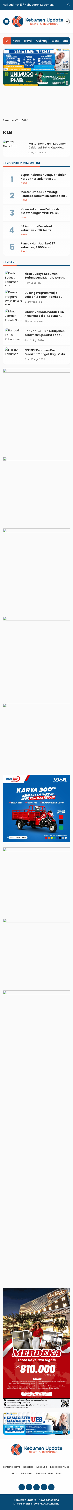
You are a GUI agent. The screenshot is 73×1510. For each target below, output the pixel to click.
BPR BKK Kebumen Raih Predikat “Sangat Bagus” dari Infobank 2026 (46, 354)
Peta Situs (26, 1473)
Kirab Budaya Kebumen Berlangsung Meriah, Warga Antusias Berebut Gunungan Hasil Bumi (45, 279)
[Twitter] (44, 1487)
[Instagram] (29, 1487)
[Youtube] (36, 1487)
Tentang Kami (11, 1466)
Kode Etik (41, 1466)
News (16, 41)
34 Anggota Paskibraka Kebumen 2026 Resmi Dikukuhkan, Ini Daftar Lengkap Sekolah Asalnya (43, 232)
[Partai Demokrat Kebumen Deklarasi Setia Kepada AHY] (14, 148)
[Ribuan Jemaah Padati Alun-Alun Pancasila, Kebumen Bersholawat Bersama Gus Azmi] (14, 316)
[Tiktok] (51, 1487)
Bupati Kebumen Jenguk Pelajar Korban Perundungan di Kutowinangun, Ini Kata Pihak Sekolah (43, 180)
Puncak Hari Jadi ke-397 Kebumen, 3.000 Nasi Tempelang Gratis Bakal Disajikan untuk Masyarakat (41, 249)
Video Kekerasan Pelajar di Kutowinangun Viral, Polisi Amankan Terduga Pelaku (40, 213)
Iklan (14, 1473)
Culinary (41, 41)
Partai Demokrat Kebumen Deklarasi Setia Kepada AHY (47, 147)
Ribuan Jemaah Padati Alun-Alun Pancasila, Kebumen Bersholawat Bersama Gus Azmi (45, 318)
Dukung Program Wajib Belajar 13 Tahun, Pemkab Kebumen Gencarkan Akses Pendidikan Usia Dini (44, 298)
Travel (28, 41)
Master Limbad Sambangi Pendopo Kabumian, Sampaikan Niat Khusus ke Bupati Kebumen (44, 196)
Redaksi (28, 1466)
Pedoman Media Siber (49, 1473)
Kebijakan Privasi (60, 1466)
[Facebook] (21, 1487)
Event (55, 41)
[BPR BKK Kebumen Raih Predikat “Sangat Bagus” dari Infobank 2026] (14, 355)
